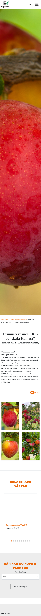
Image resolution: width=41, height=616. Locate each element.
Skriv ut (37, 392)
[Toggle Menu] (36, 5)
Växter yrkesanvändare (18, 319)
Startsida (4, 319)
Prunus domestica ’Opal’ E (16, 525)
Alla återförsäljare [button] (20, 587)
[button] (11, 541)
